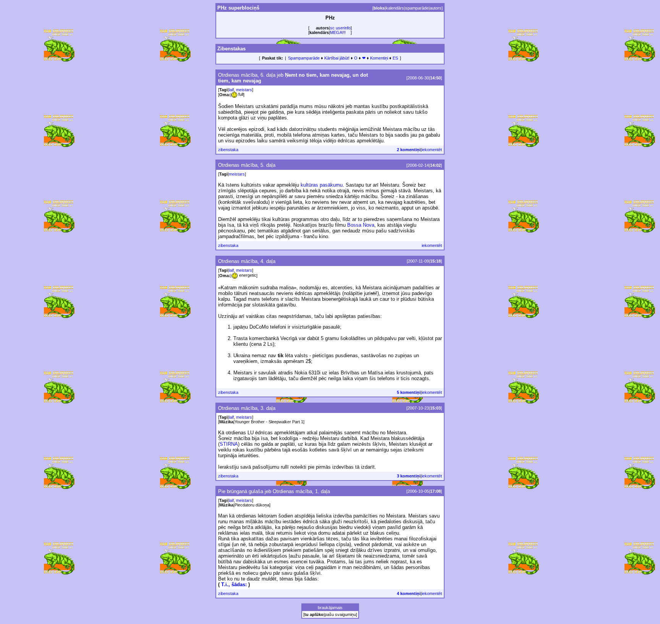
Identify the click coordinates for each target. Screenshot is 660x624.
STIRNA (229, 444)
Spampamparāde (304, 58)
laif (231, 89)
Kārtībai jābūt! (336, 58)
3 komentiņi (409, 476)
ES (395, 58)
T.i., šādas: (234, 584)
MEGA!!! (338, 32)
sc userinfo (340, 28)
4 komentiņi (409, 593)
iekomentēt (432, 149)
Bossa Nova (360, 225)
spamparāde (417, 8)
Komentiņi (379, 58)
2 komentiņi (409, 149)
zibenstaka (228, 149)
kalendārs (395, 8)
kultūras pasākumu (322, 185)
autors (436, 8)
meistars (244, 89)
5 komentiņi (409, 392)
